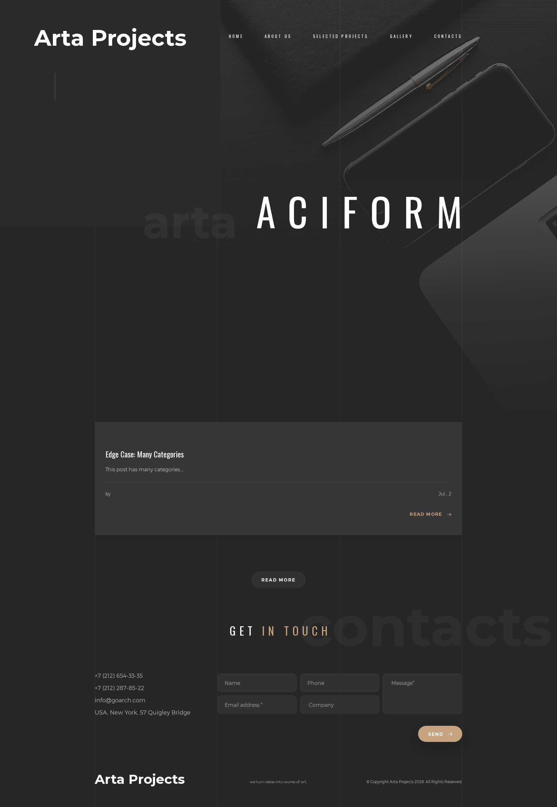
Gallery (401, 36)
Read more (426, 514)
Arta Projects (110, 38)
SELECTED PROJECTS (341, 36)
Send (436, 734)
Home (236, 36)
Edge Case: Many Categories (144, 454)
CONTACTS (448, 36)
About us (278, 36)
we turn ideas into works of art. (278, 781)
